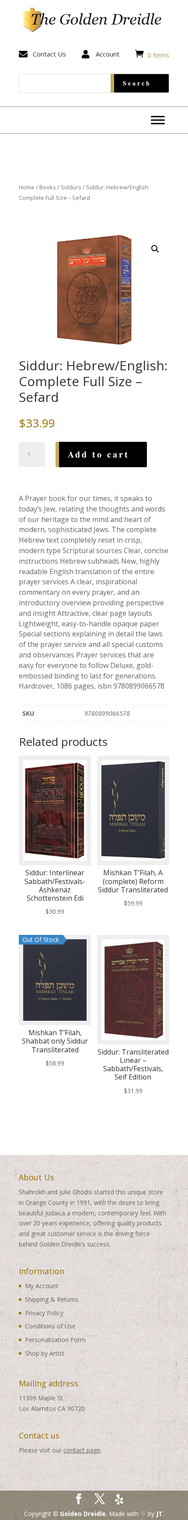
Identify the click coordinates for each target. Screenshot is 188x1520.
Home (27, 187)
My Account (42, 1286)
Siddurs (71, 187)
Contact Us (49, 54)
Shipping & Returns (52, 1299)
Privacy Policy (44, 1313)
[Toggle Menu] (158, 120)
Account (107, 54)
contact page (82, 1450)
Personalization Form (55, 1339)
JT (159, 1513)
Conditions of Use (50, 1326)
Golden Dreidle (83, 1513)
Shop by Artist (44, 1353)
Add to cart (98, 454)
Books (47, 187)
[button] (155, 249)
